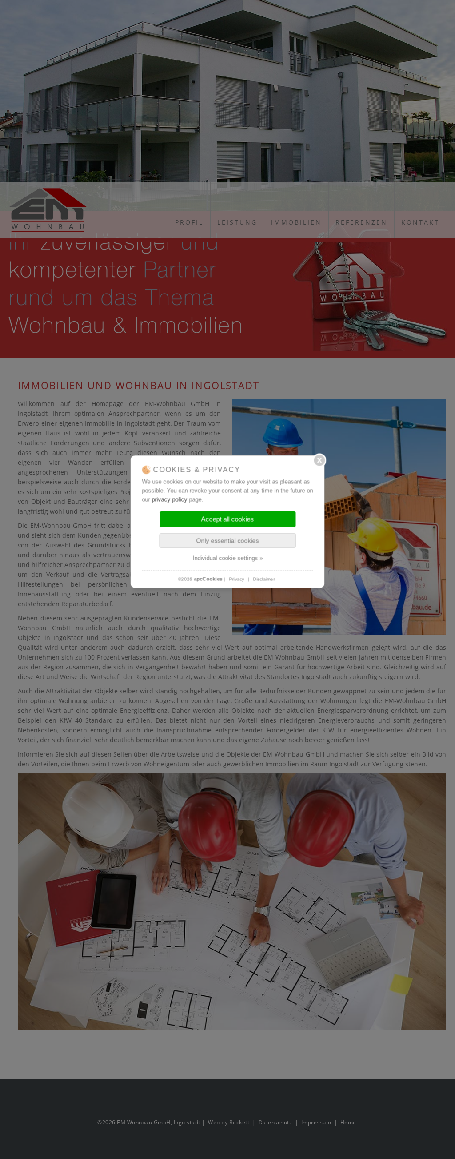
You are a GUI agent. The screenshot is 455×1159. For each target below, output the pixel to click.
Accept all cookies (227, 519)
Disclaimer (264, 578)
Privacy (236, 578)
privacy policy (170, 499)
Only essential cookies (227, 540)
